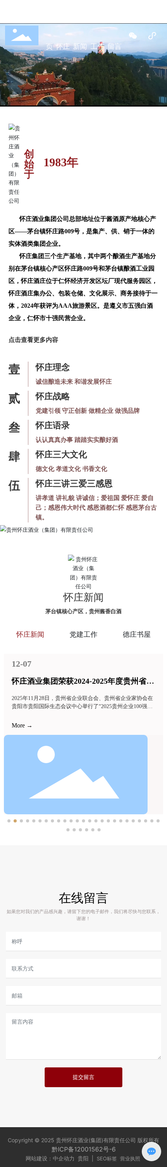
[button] (8, 820)
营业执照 (130, 1158)
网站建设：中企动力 (52, 1158)
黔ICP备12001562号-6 (84, 1149)
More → (17, 725)
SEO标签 (107, 1158)
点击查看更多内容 (33, 339)
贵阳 (83, 1158)
